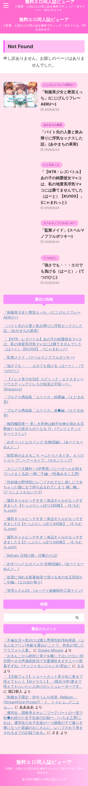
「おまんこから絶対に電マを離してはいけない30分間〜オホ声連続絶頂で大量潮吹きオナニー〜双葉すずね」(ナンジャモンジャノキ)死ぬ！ (43, 661)
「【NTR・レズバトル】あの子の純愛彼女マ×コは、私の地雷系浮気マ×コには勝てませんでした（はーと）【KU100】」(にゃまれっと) (42, 344)
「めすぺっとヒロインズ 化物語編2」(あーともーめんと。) (43, 566)
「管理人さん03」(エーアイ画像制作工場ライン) (43, 590)
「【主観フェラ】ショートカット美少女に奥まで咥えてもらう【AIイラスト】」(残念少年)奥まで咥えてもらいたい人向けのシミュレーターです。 (43, 681)
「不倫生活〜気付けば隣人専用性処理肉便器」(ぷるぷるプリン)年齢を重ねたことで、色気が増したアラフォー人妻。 (43, 645)
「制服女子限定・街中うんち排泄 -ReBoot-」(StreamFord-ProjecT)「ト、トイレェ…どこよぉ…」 (41, 702)
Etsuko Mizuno (50, 650)
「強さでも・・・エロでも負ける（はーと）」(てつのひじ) (62, 271)
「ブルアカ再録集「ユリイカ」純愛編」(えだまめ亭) (43, 399)
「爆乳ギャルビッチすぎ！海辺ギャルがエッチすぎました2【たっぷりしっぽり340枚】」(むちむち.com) (43, 523)
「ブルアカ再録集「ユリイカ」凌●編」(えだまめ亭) (43, 413)
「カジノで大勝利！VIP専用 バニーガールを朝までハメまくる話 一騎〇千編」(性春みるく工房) (42, 471)
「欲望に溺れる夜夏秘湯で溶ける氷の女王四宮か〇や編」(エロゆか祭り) (43, 579)
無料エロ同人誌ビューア (44, 19)
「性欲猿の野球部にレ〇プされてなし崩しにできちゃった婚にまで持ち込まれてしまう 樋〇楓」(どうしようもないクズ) (43, 487)
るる (80, 666)
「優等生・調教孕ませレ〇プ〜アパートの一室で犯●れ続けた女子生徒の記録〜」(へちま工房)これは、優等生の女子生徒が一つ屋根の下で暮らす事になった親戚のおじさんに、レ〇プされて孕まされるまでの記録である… (43, 722)
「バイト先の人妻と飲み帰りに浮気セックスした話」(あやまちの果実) (62, 138)
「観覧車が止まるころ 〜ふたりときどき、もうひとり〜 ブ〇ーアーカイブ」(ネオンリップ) (43, 458)
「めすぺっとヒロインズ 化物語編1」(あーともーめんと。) (43, 444)
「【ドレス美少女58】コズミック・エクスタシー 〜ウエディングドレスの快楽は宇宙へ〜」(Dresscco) (43, 384)
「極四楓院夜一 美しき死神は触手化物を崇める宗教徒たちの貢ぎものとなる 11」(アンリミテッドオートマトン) (43, 428)
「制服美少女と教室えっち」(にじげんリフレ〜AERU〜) (62, 98)
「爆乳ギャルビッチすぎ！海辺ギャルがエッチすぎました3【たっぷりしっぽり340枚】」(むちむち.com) (43, 542)
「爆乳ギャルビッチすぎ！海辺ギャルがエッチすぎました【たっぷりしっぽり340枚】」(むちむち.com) (43, 505)
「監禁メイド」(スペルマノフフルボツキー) (39, 357)
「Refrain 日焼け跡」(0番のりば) (30, 555)
